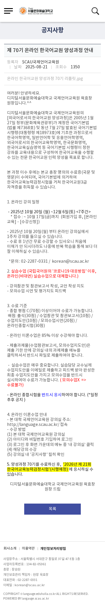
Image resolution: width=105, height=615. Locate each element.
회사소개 (10, 548)
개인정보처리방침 (53, 549)
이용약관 (28, 548)
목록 (52, 509)
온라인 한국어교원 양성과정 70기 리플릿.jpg (45, 79)
